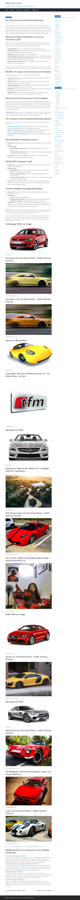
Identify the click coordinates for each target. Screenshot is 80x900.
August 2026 (57, 20)
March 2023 (57, 69)
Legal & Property (58, 144)
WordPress (31, 897)
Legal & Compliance (59, 142)
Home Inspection (58, 130)
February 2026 (58, 32)
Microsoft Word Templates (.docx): (16, 126)
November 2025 (58, 38)
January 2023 (57, 73)
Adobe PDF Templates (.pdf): (14, 130)
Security (56, 165)
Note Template (58, 161)
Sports (56, 167)
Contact (12, 10)
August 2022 (57, 83)
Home (6, 10)
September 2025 (58, 42)
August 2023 (57, 59)
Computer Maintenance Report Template (15, 890)
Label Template (58, 136)
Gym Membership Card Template (15, 879)
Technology (57, 169)
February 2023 (58, 71)
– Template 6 (57, 101)
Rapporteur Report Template (14, 872)
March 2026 (57, 30)
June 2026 (57, 24)
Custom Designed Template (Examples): (17, 133)
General (56, 126)
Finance (56, 122)
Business (57, 110)
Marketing (57, 155)
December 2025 (58, 36)
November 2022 (58, 77)
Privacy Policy (26, 10)
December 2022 (58, 75)
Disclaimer (18, 10)
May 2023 (57, 65)
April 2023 (57, 67)
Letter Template (58, 149)
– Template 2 (57, 93)
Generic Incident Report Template (15, 856)
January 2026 (57, 34)
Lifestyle (56, 153)
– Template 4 (57, 97)
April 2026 (57, 28)
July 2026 (57, 22)
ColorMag (25, 897)
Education (57, 120)
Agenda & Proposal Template (61, 108)
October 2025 (57, 40)
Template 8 (57, 171)
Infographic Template (59, 132)
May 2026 (57, 26)
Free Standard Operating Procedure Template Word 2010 (22, 864)
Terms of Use (35, 10)
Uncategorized (8, 17)
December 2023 (58, 50)
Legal (56, 138)
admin (13, 22)
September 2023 (58, 57)
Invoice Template (58, 134)
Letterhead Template (59, 151)
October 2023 (57, 55)
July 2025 (57, 46)
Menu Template (58, 159)
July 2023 (57, 61)
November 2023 (58, 53)
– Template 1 (57, 91)
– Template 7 (57, 103)
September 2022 (58, 81)
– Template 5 (57, 99)
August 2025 (57, 44)
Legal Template (58, 146)
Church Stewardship (59, 118)
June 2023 (57, 63)
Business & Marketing (59, 112)
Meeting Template (58, 157)
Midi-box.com (13, 3)
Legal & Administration (59, 140)
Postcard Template (59, 163)
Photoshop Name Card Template (43, 890)
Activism (56, 105)
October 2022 (57, 79)
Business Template (59, 114)
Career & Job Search (59, 116)
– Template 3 (57, 95)
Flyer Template (58, 124)
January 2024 (57, 48)
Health (56, 128)
